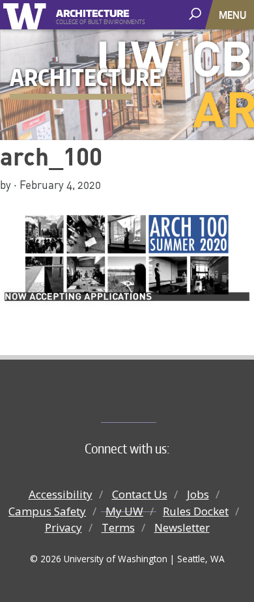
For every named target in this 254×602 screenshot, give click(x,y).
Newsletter (182, 527)
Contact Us (139, 494)
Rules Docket (196, 511)
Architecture (93, 11)
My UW (124, 511)
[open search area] (196, 14)
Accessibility (60, 494)
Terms (118, 527)
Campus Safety (47, 511)
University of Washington (27, 14)
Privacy (63, 527)
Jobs (198, 494)
